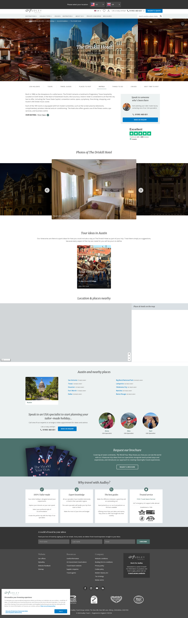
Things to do (117, 86)
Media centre (99, 580)
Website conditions (101, 558)
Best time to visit (151, 86)
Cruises (58, 16)
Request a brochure (127, 467)
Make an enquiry (140, 120)
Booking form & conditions (104, 562)
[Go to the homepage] (33, 10)
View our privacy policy (47, 606)
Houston (71, 387)
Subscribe (143, 542)
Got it (61, 611)
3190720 (109, 613)
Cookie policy (99, 569)
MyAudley (41, 562)
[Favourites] (104, 11)
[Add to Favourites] (182, 24)
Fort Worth (72, 391)
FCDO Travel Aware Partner (146, 499)
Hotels (101, 86)
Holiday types (45, 16)
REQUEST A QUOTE (154, 11)
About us (79, 16)
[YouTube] (97, 588)
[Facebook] (85, 588)
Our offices (42, 558)
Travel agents (71, 573)
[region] (66, 332)
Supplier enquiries (73, 569)
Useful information (73, 558)
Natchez (119, 391)
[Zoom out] (129, 356)
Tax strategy (99, 576)
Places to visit (85, 86)
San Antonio (72, 380)
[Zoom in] (129, 354)
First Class (42, 115)
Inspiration (67, 16)
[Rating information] (48, 115)
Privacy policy (99, 566)
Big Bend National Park (124, 380)
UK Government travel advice (77, 562)
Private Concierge (94, 16)
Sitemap (41, 569)
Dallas (70, 394)
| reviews (139, 137)
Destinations (30, 16)
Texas (70, 384)
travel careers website (136, 573)
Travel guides (65, 86)
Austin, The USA (94, 53)
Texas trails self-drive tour (91, 273)
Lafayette (120, 384)
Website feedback (44, 566)
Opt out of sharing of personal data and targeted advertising (16, 611)
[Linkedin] (103, 588)
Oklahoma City (121, 387)
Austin (29, 402)
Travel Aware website (74, 566)
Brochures (107, 16)
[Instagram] (91, 588)
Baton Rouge (121, 394)
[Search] (161, 16)
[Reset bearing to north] (129, 359)
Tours (50, 86)
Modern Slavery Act (101, 573)
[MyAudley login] (108, 11)
